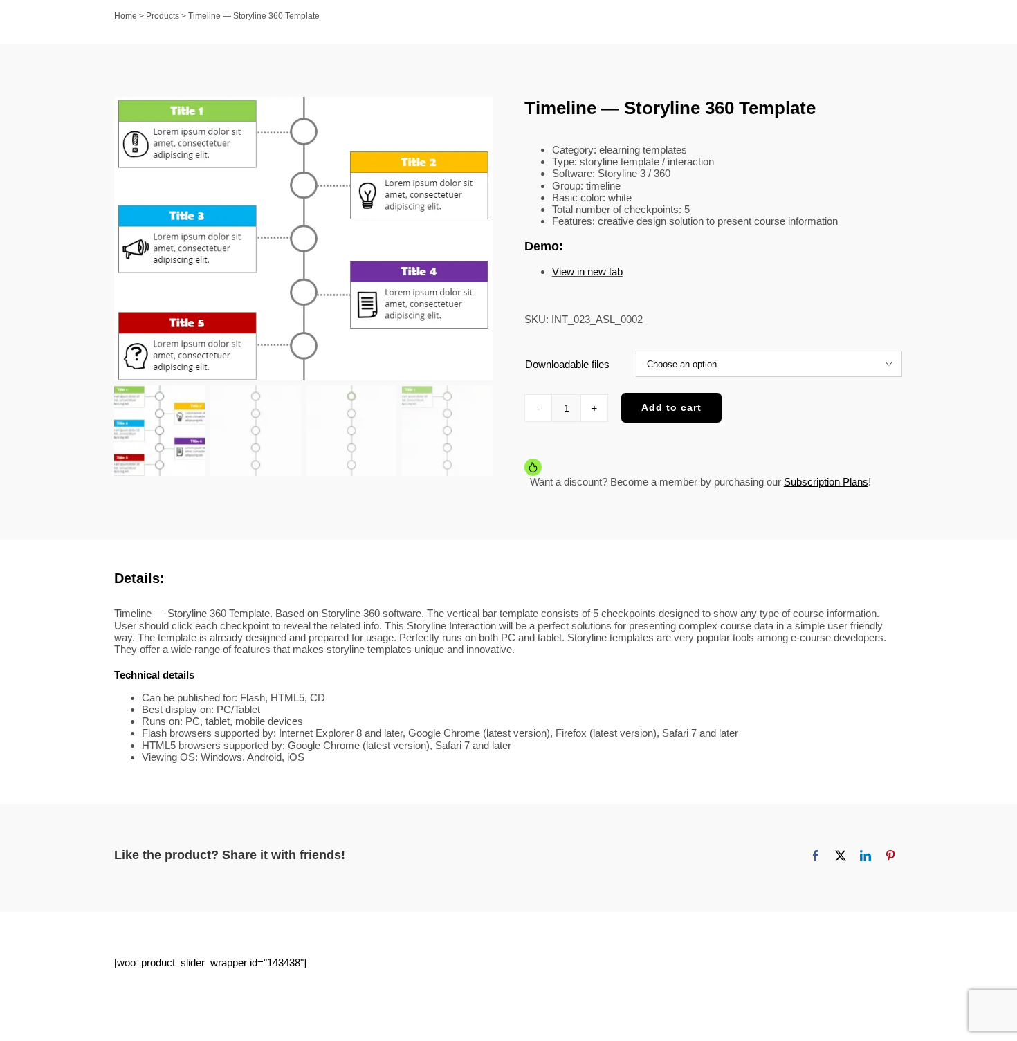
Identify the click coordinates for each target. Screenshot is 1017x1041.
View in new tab (587, 271)
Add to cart (671, 407)
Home (125, 16)
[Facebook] (815, 856)
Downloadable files (567, 364)
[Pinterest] (890, 856)
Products (162, 16)
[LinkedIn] (865, 856)
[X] (840, 856)
